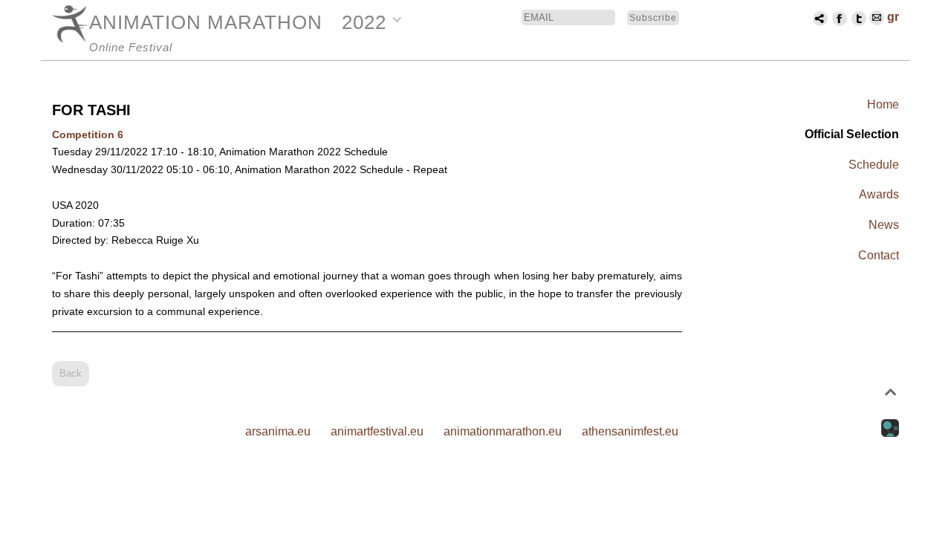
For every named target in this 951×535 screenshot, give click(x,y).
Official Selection (852, 134)
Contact (878, 255)
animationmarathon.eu (503, 431)
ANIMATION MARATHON (205, 22)
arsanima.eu (278, 431)
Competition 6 (87, 134)
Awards (879, 194)
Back (70, 373)
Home (883, 104)
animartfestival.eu (377, 431)
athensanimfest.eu (630, 431)
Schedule (873, 164)
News (884, 224)
